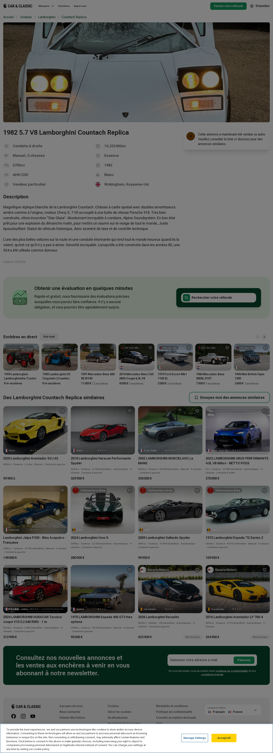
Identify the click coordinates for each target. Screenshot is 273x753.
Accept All (224, 737)
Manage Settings (194, 737)
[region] (136, 738)
